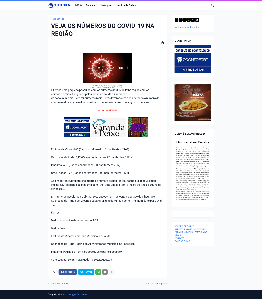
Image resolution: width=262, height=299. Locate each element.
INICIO (78, 5)
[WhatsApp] (98, 272)
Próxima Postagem (155, 283)
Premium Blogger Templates (73, 294)
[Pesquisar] (211, 5)
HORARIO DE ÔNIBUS (184, 226)
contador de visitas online (187, 27)
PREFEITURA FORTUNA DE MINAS (191, 229)
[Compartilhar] (161, 42)
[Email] (105, 272)
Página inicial (57, 19)
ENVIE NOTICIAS (182, 241)
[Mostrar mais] (111, 272)
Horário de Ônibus (126, 5)
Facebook (91, 5)
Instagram (106, 5)
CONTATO (179, 238)
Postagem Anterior (59, 283)
